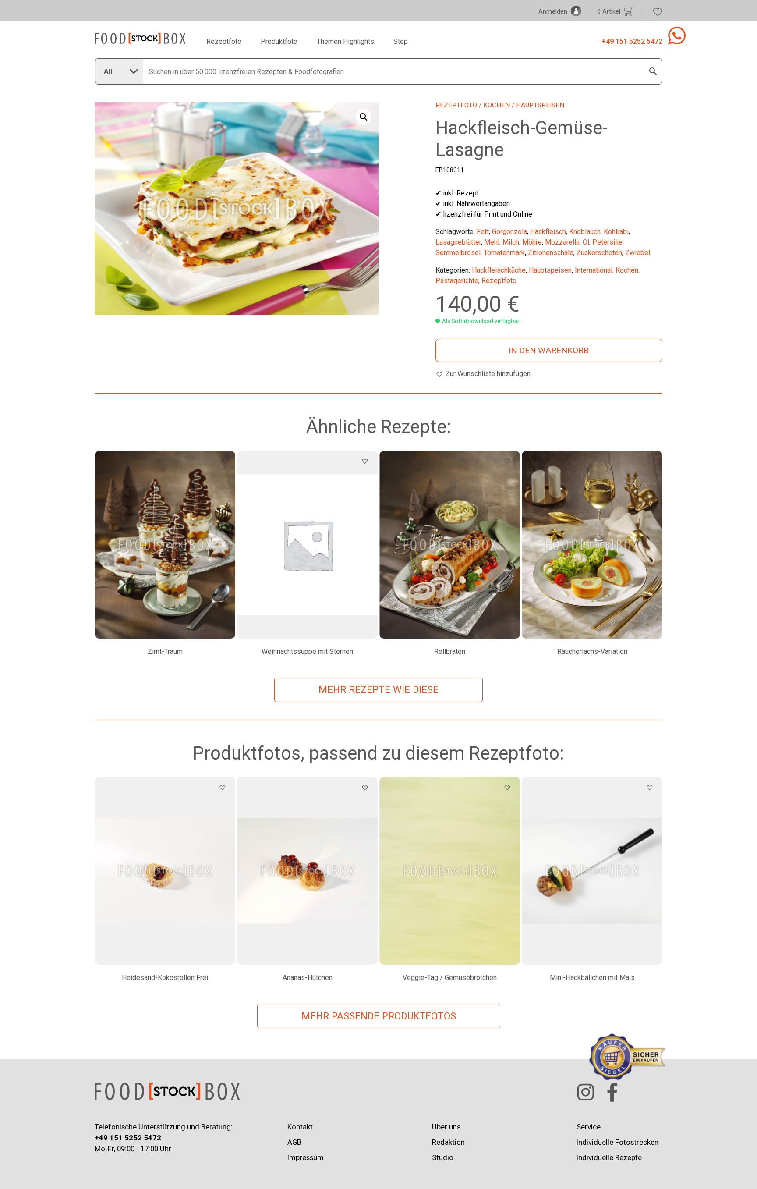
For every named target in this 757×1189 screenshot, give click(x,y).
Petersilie (607, 242)
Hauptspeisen (550, 270)
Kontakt (300, 1126)
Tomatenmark (504, 252)
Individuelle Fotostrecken (617, 1142)
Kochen (496, 105)
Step (400, 41)
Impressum (305, 1157)
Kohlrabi (616, 231)
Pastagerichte (456, 281)
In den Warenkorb (549, 350)
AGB (294, 1142)
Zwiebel (637, 252)
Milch (510, 242)
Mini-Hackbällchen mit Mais (592, 977)
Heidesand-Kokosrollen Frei (165, 977)
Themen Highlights (345, 41)
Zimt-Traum (165, 651)
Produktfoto (279, 41)
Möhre (532, 242)
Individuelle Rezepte (609, 1157)
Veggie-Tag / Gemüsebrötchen (450, 977)
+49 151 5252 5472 (631, 41)
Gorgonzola (509, 231)
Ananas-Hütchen (308, 977)
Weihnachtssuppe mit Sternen (307, 651)
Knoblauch (585, 231)
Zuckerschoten (599, 252)
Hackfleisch (548, 231)
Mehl (491, 242)
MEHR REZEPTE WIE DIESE (378, 689)
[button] (363, 117)
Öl (586, 242)
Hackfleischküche (499, 270)
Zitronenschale (550, 252)
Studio (442, 1157)
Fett (483, 231)
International (593, 270)
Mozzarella (562, 242)
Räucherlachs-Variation (592, 651)
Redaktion (448, 1142)
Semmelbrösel (458, 252)
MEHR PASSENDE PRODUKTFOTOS (378, 1016)
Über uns (446, 1126)
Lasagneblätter (458, 242)
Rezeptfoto (223, 41)
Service (589, 1126)
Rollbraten (449, 651)
